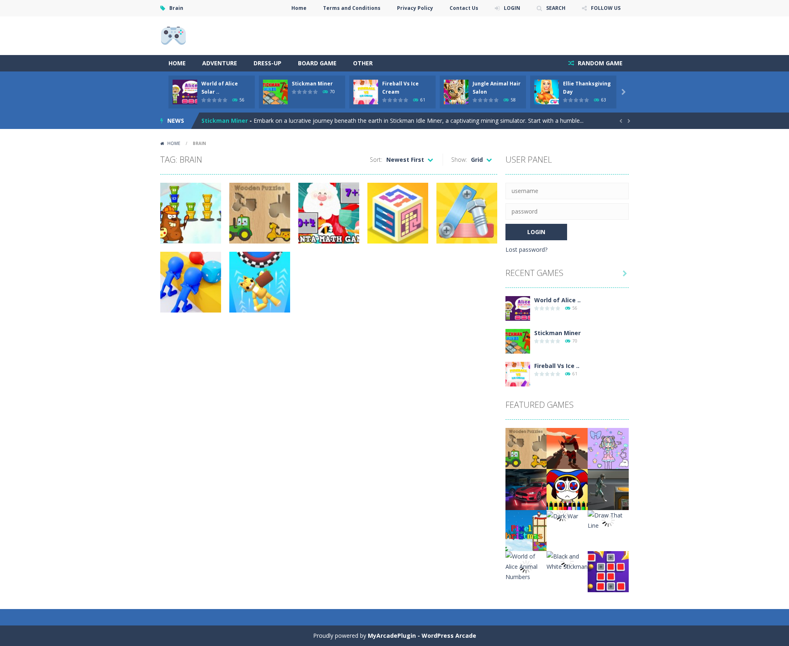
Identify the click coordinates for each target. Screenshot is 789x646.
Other (363, 63)
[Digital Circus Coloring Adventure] (567, 489)
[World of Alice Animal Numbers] (526, 566)
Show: (459, 159)
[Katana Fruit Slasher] (567, 448)
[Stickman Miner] (517, 341)
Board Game (317, 63)
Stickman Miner (312, 83)
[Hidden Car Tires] (526, 489)
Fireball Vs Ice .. (556, 366)
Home (299, 8)
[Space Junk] (608, 489)
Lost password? (526, 249)
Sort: (376, 159)
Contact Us (464, 8)
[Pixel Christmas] (526, 530)
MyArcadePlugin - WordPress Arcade (422, 635)
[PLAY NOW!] (185, 91)
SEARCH (555, 8)
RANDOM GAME (599, 63)
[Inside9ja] (173, 35)
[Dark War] (562, 515)
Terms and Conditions (352, 8)
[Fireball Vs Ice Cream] (517, 373)
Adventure (219, 63)
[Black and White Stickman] (567, 561)
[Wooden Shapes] (526, 448)
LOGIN (512, 8)
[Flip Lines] (608, 571)
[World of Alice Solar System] (517, 308)
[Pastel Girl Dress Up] (608, 448)
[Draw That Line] (608, 520)
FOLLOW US (606, 8)
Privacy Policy (415, 8)
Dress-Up (267, 63)
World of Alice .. (557, 300)
